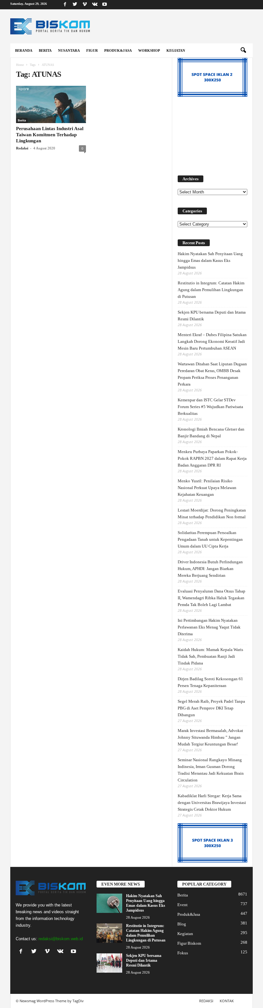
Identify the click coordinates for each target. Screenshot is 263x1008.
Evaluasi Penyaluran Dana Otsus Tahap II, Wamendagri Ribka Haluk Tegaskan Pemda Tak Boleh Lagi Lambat (211, 598)
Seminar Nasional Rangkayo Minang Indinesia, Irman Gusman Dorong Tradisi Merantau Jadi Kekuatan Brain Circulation (211, 769)
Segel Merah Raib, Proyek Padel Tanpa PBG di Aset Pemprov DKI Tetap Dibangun (211, 708)
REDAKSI (206, 1000)
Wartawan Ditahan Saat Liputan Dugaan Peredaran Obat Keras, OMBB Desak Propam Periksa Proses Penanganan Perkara (212, 374)
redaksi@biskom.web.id (60, 938)
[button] (243, 50)
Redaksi (22, 148)
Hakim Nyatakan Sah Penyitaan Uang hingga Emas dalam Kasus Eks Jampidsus (210, 260)
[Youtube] (104, 4)
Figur (92, 50)
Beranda (23, 50)
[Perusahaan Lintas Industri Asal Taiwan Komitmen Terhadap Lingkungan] (51, 104)
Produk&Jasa (118, 50)
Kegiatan (175, 50)
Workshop (149, 50)
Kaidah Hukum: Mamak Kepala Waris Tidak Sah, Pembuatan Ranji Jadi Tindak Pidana (210, 656)
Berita (45, 50)
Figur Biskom (189, 943)
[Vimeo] (85, 4)
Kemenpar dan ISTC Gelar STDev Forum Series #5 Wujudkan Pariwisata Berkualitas (210, 406)
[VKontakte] (94, 4)
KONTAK (227, 1000)
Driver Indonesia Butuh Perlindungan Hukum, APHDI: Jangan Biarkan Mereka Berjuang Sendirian (210, 568)
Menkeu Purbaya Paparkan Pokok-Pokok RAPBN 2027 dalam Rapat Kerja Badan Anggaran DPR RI (212, 458)
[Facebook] (65, 4)
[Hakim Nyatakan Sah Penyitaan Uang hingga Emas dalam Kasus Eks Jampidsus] (109, 903)
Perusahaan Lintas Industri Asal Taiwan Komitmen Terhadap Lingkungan (49, 134)
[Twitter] (75, 4)
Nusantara (69, 50)
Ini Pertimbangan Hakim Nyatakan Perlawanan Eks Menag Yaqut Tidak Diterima (209, 627)
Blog (181, 924)
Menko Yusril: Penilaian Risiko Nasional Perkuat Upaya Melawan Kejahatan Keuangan (207, 487)
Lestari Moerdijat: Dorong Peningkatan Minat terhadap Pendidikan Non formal (212, 513)
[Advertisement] (212, 133)
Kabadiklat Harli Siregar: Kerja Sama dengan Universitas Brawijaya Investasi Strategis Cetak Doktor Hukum (212, 802)
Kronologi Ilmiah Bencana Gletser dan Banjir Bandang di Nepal (211, 432)
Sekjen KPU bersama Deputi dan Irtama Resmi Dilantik (212, 315)
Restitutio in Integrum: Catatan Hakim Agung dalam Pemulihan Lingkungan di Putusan (211, 290)
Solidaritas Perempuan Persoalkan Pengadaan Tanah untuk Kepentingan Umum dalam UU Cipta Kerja (210, 539)
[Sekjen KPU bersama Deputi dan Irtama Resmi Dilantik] (109, 963)
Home (20, 65)
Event (182, 904)
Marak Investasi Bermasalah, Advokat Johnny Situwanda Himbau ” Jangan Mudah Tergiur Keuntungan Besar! (210, 737)
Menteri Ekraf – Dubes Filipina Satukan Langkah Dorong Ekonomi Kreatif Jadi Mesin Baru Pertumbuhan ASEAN (212, 341)
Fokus (182, 952)
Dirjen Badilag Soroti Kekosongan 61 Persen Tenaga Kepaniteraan (210, 682)
